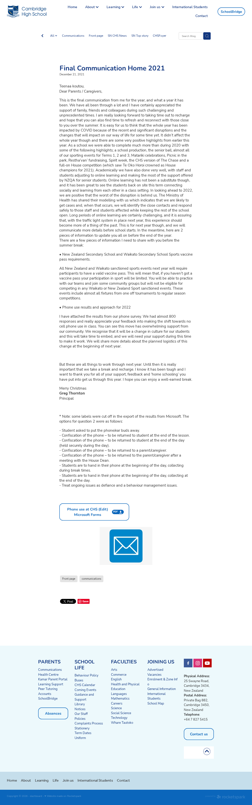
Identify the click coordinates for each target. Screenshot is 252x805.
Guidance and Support (84, 697)
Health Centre (48, 674)
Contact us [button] (199, 734)
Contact (201, 15)
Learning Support (50, 684)
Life (135, 6)
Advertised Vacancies (155, 672)
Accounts (44, 693)
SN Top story (139, 35)
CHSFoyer (159, 35)
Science (116, 708)
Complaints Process (89, 723)
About (90, 6)
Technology (119, 717)
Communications (73, 35)
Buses (79, 680)
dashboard (36, 796)
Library (80, 704)
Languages (119, 693)
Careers (116, 703)
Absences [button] (53, 713)
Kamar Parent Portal (52, 679)
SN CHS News (117, 35)
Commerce (118, 674)
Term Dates (83, 733)
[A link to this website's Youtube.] (207, 663)
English (116, 679)
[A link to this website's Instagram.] (197, 663)
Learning (114, 6)
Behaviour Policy (86, 675)
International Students (190, 6)
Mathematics (120, 698)
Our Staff (81, 713)
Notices (80, 709)
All (52, 35)
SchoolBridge (231, 11)
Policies (80, 718)
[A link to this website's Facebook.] (188, 663)
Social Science (121, 713)
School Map (155, 703)
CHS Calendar (85, 685)
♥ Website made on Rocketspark (63, 796)
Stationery (82, 728)
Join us (155, 6)
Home (72, 6)
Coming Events (85, 690)
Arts (114, 669)
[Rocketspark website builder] (225, 797)
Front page (96, 35)
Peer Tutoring (48, 689)
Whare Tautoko (122, 722)
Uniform (80, 738)
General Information (161, 689)
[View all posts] (42, 36)
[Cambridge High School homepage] (31, 11)
